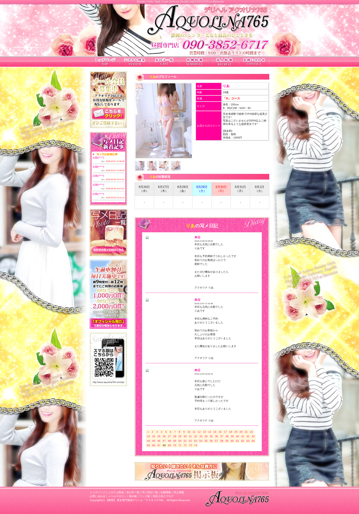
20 (241, 431)
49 (174, 440)
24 (153, 436)
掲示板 (133, 496)
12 (199, 431)
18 (230, 431)
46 (158, 440)
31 (190, 436)
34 (206, 436)
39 (232, 436)
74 (195, 445)
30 (185, 436)
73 (190, 445)
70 (174, 445)
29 (179, 436)
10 (188, 431)
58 (221, 440)
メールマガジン (117, 496)
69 (169, 445)
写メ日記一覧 (150, 492)
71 (179, 445)
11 (194, 431)
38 (226, 436)
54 (200, 440)
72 (185, 445)
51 (185, 440)
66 (153, 445)
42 (247, 436)
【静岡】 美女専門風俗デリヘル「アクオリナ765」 (136, 500)
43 (253, 436)
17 (225, 431)
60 (232, 440)
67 (158, 445)
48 (169, 440)
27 (169, 436)
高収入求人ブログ (163, 496)
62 (242, 440)
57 (216, 440)
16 (220, 431)
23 (148, 436)
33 (200, 436)
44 (148, 440)
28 (174, 436)
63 (247, 440)
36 (216, 436)
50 (179, 440)
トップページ (97, 492)
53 (195, 440)
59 (226, 440)
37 (221, 436)
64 (253, 440)
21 (246, 431)
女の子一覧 (132, 492)
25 (158, 436)
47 (164, 440)
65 (148, 445)
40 (237, 436)
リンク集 (144, 496)
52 (190, 440)
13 (204, 431)
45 (153, 440)
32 (195, 436)
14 (209, 431)
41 (242, 436)
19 (235, 431)
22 (251, 431)
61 (237, 440)
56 (211, 440)
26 (164, 436)
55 (206, 440)
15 (214, 431)
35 (211, 436)
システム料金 (116, 492)
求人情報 (179, 492)
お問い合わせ (97, 496)
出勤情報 (165, 492)
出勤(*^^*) (98, 157)
